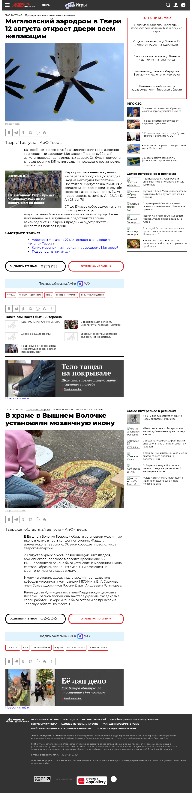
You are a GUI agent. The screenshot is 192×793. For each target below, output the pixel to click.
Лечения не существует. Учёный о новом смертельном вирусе (162, 417)
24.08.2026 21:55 (14, 409)
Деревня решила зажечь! (36, 333)
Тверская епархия (15, 510)
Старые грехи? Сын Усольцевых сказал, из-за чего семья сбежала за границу (164, 206)
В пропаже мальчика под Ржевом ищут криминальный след (157, 58)
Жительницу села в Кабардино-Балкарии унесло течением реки (157, 73)
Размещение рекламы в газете (121, 724)
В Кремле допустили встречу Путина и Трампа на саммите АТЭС (163, 134)
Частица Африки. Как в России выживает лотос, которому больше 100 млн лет (163, 181)
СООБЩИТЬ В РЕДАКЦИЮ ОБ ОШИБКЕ (116, 728)
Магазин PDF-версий (94, 719)
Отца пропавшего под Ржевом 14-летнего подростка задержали (156, 43)
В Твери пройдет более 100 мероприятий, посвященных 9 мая (101, 323)
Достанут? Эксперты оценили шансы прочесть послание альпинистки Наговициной (164, 231)
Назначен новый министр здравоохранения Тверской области (156, 88)
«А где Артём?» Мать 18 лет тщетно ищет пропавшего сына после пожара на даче (163, 480)
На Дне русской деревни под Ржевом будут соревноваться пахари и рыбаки (38, 348)
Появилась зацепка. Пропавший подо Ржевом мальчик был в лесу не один (156, 28)
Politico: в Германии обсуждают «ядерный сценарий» (160, 122)
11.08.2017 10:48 (13, 15)
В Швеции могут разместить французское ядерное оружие (159, 159)
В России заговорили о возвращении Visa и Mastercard (164, 147)
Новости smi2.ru (17, 398)
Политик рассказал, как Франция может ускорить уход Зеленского (161, 109)
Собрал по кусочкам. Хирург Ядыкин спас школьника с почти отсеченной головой (164, 443)
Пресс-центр (70, 719)
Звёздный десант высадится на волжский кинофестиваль (99, 335)
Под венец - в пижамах (50, 251)
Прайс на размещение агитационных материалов (61, 728)
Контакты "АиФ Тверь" (44, 724)
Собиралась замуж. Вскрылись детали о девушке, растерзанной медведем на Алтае (162, 468)
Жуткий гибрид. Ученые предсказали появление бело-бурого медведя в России (165, 194)
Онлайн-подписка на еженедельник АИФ (134, 719)
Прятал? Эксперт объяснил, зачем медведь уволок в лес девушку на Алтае (163, 218)
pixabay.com (12, 123)
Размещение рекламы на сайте (79, 724)
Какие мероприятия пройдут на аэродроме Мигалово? (75, 247)
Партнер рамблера (63, 779)
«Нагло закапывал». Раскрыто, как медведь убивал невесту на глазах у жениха (164, 431)
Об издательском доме (45, 719)
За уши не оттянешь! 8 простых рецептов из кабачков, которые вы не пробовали (165, 243)
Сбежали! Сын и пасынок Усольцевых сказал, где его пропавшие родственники (165, 456)
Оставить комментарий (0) (96, 266)
